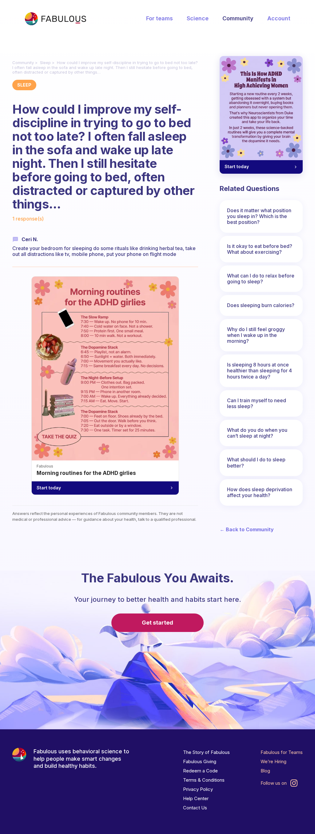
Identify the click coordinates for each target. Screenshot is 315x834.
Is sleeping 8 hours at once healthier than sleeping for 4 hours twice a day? (259, 370)
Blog (265, 771)
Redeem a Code (200, 771)
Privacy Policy (198, 789)
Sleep (45, 62)
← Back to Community (247, 529)
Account (278, 18)
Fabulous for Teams (282, 752)
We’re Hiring (273, 761)
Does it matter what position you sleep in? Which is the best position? (259, 216)
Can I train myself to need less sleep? (256, 403)
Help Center (196, 798)
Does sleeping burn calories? (260, 305)
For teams (159, 18)
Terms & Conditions (204, 780)
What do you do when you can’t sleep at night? (257, 433)
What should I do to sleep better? (256, 462)
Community (237, 18)
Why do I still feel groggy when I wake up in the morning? (256, 335)
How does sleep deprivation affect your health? (259, 492)
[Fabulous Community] (55, 18)
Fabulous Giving (199, 761)
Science (198, 18)
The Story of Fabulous (206, 752)
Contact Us (195, 808)
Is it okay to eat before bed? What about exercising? (259, 249)
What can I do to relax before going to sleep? (260, 279)
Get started (157, 622)
